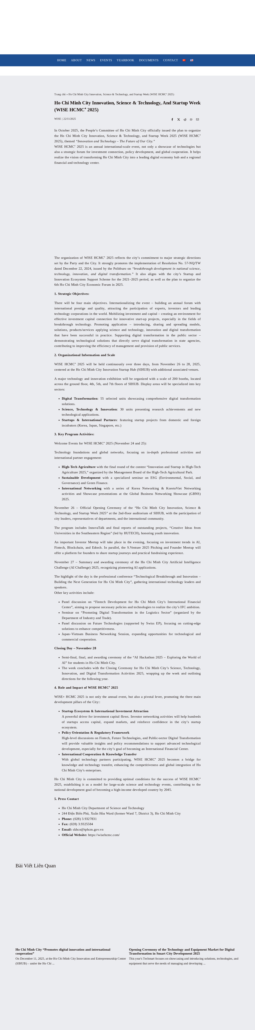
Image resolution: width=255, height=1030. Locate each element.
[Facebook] (172, 119)
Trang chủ (60, 94)
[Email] (197, 119)
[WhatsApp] (191, 119)
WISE (57, 118)
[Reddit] (185, 119)
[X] (178, 119)
